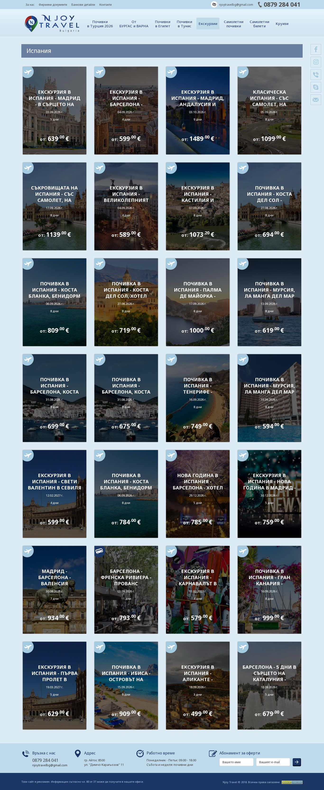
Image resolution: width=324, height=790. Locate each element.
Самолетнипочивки (233, 23)
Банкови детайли (83, 5)
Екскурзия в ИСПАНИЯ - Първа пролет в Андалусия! (55, 676)
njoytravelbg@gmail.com (235, 5)
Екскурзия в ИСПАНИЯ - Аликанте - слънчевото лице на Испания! (197, 679)
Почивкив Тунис (184, 23)
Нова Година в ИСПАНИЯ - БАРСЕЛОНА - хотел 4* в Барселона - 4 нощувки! (198, 487)
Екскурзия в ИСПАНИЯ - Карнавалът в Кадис (198, 580)
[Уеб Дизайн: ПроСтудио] (291, 782)
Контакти (105, 5)
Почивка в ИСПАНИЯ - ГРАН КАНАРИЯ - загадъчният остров (269, 583)
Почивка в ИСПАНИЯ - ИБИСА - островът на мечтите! (126, 676)
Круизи (282, 23)
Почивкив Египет (162, 23)
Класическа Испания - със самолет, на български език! (269, 101)
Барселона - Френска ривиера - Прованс (126, 577)
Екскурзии (208, 23)
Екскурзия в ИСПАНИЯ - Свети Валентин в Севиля (54, 481)
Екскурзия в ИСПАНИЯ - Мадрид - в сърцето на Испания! (54, 101)
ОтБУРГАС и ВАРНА (133, 23)
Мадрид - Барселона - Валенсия (54, 577)
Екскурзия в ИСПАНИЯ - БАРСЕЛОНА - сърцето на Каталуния (126, 104)
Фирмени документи (53, 5)
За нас (30, 5)
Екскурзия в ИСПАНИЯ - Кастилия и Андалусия (197, 197)
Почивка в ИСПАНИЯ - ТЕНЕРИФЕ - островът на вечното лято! (198, 391)
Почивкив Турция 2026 (100, 23)
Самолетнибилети (259, 23)
